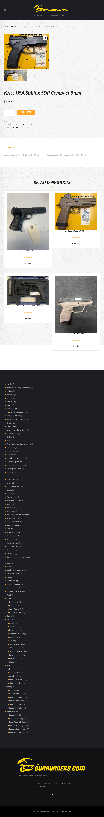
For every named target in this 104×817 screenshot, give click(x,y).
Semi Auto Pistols (25, 124)
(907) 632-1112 (65, 783)
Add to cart (26, 112)
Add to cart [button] (28, 221)
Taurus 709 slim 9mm (76, 333)
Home (6, 27)
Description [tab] (10, 147)
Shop (13, 27)
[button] (45, 37)
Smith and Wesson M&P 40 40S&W (28, 306)
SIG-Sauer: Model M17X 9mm (76, 231)
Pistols (21, 27)
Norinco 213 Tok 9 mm (28, 251)
